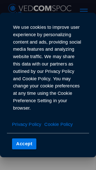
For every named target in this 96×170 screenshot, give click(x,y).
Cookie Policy (58, 124)
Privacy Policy (26, 124)
